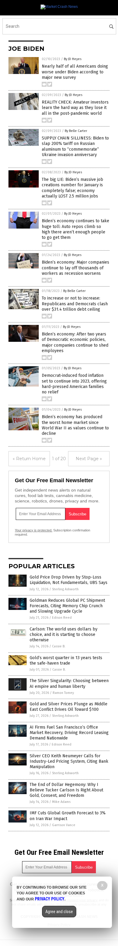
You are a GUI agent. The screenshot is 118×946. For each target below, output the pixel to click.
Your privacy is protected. (33, 530)
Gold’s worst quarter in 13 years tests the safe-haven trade (66, 660)
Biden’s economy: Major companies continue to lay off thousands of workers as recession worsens (75, 268)
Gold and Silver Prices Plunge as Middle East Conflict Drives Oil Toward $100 (68, 706)
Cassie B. (58, 646)
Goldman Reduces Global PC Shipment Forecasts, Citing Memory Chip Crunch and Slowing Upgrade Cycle (67, 606)
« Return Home (29, 458)
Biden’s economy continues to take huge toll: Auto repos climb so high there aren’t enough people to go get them (75, 229)
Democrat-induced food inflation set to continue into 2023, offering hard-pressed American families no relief (74, 384)
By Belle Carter (76, 131)
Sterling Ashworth (65, 589)
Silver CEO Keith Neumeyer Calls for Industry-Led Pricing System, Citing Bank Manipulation (69, 761)
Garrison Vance (63, 825)
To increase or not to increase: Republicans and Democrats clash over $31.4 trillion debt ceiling (75, 304)
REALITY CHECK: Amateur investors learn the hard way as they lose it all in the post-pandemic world (75, 108)
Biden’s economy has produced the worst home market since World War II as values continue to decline (75, 425)
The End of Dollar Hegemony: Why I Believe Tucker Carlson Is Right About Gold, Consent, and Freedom (66, 790)
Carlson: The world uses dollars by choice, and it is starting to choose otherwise (63, 635)
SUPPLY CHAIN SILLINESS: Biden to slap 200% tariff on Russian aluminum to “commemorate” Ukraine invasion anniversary (75, 146)
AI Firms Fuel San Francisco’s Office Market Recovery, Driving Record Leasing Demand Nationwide (69, 733)
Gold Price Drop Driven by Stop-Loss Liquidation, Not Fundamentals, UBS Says (68, 580)
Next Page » (89, 458)
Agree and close (59, 911)
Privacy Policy (49, 898)
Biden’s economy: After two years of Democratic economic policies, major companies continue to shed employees (75, 342)
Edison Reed (62, 618)
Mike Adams (61, 802)
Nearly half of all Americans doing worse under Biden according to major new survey (75, 72)
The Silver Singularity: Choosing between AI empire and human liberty (69, 683)
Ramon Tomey (63, 693)
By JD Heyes (72, 59)
